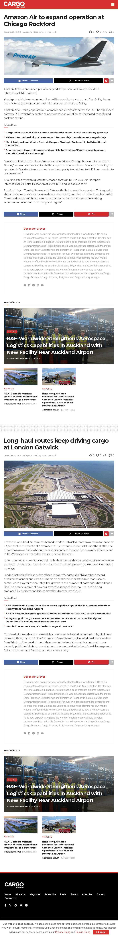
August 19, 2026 (33, 358)
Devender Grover (34, 228)
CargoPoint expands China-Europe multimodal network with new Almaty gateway (57, 132)
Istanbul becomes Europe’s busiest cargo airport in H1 (39, 626)
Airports (28, 32)
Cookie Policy (83, 932)
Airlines (12, 332)
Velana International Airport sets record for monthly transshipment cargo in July (56, 137)
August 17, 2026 (68, 410)
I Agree (101, 932)
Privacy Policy (63, 932)
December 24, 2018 (12, 32)
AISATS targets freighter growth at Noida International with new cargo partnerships (20, 396)
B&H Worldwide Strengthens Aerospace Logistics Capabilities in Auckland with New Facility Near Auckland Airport (56, 345)
